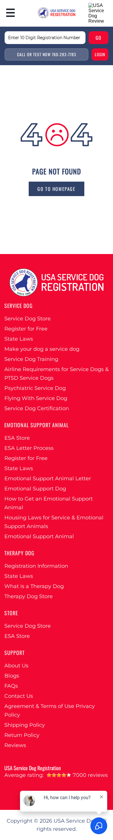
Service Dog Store (27, 318)
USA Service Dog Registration (32, 768)
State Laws (18, 339)
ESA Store (17, 438)
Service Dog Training (31, 359)
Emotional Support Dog (35, 488)
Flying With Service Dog (35, 398)
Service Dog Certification (36, 408)
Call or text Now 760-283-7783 (46, 54)
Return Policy (21, 735)
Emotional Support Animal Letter (47, 478)
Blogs (11, 676)
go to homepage (56, 188)
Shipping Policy (24, 725)
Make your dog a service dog (41, 349)
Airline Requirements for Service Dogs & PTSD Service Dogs (56, 373)
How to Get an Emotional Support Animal (48, 503)
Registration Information (36, 566)
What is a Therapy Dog (34, 586)
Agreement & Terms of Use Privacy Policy (49, 710)
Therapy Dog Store (28, 596)
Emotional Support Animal (39, 536)
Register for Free (26, 329)
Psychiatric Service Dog (35, 388)
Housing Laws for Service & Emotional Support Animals (53, 521)
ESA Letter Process (29, 448)
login (100, 54)
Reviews (15, 745)
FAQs (11, 686)
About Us (16, 665)
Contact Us (18, 696)
